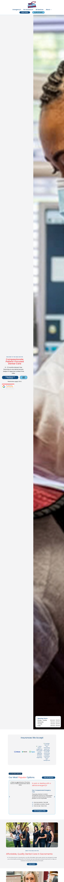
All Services (39, 9)
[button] (9, 796)
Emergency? (17, 9)
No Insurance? (28, 9)
